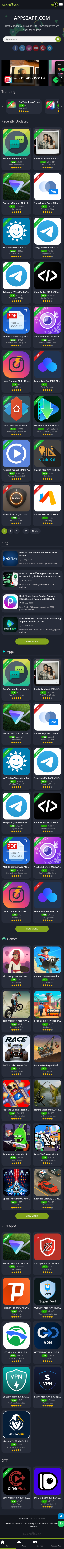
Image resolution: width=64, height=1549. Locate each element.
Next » (35, 531)
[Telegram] (50, 48)
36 (26, 531)
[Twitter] (22, 48)
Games (40, 1546)
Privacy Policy (34, 1523)
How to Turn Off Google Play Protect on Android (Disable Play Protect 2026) (40, 575)
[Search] (58, 39)
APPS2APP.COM (26, 1518)
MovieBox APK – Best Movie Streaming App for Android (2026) (40, 620)
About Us (10, 1523)
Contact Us (21, 1523)
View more (32, 641)
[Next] (61, 106)
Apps (24, 1546)
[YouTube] (36, 48)
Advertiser (32, 1526)
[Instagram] (29, 48)
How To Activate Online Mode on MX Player (39, 554)
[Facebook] (15, 48)
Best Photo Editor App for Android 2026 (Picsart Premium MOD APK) (37, 597)
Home (8, 1546)
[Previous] (2, 106)
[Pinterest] (43, 48)
